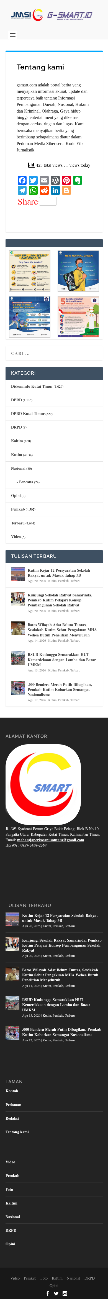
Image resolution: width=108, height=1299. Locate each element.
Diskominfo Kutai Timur (32, 386)
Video (16, 536)
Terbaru (18, 523)
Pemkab (18, 509)
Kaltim (17, 441)
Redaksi (12, 1118)
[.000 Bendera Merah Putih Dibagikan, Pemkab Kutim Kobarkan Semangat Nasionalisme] (18, 688)
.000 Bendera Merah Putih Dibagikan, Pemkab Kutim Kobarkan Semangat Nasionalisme (60, 689)
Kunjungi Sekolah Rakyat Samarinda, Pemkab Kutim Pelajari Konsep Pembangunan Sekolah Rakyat (60, 600)
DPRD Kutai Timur (28, 413)
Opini (16, 495)
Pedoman (13, 1105)
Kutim (16, 454)
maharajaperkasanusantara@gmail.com (50, 840)
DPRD (16, 400)
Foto (9, 1189)
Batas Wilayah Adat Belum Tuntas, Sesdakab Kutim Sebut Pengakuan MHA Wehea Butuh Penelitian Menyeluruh (62, 630)
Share (28, 201)
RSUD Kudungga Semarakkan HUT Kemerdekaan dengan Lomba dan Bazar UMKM (62, 659)
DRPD (16, 427)
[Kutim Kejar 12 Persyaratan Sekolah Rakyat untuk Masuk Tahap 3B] (18, 574)
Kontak (12, 1091)
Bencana (26, 482)
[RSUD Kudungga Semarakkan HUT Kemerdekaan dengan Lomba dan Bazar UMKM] (18, 658)
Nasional (18, 468)
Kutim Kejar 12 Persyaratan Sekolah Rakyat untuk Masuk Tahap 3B (59, 572)
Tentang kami (17, 1132)
